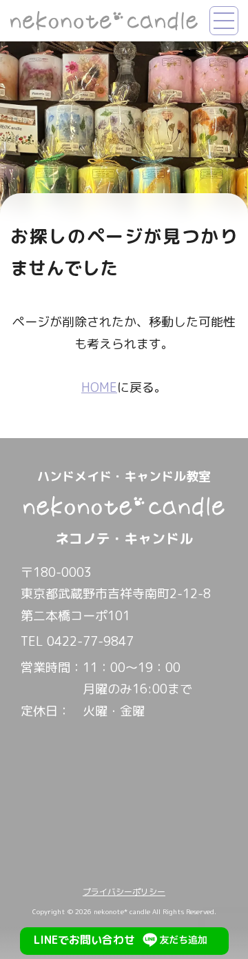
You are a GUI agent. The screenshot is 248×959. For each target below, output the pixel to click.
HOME (99, 387)
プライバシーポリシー (124, 892)
